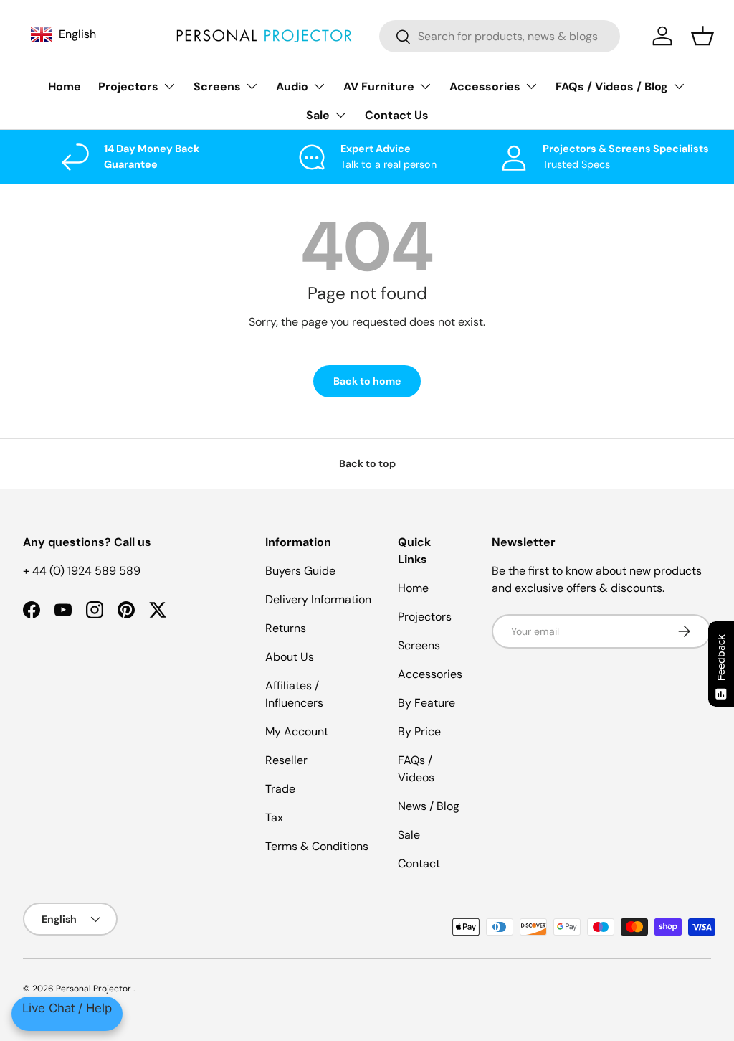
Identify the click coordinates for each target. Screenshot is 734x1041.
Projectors (425, 616)
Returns (285, 628)
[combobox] (499, 36)
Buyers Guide (300, 570)
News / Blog (428, 806)
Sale (409, 834)
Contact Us (397, 115)
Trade (280, 788)
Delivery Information (318, 599)
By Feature (426, 702)
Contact (419, 863)
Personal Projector (94, 988)
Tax (274, 817)
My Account (296, 731)
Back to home (367, 381)
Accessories (430, 674)
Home (64, 86)
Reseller (286, 760)
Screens (419, 645)
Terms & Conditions (316, 846)
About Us (289, 656)
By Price (419, 731)
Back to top (367, 463)
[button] (702, 36)
